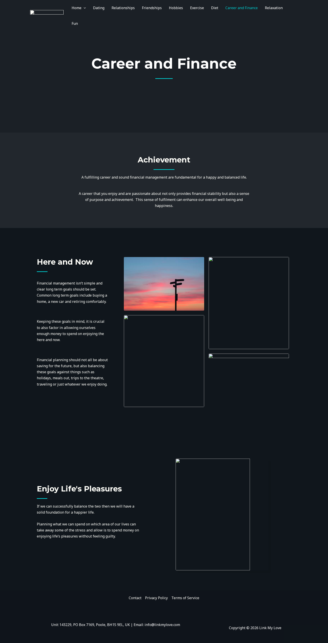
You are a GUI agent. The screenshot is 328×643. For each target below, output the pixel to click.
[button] (83, 8)
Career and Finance (241, 7)
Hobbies (176, 7)
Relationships (123, 7)
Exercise (197, 7)
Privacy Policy (156, 597)
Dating (98, 7)
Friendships (152, 7)
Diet (214, 7)
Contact (135, 597)
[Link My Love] (47, 15)
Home (76, 7)
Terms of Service (185, 597)
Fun (75, 23)
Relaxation (274, 7)
